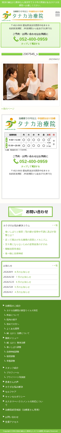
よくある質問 (13, 328)
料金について (13, 315)
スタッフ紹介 (12, 368)
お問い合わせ (12, 417)
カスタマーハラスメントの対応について (24, 403)
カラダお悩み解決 (14, 387)
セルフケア (10, 391)
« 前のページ (7, 108)
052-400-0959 (33, 41)
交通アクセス (12, 422)
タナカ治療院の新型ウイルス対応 (22, 310)
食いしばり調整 (14, 347)
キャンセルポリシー (15, 396)
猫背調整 (11, 356)
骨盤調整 (11, 361)
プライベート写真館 (16, 377)
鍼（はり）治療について (18, 333)
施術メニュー (12, 338)
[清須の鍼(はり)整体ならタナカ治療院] (22, 20)
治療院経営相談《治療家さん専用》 (23, 409)
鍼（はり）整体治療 (16, 342)
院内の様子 (12, 319)
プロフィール (13, 372)
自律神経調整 (13, 351)
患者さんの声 (12, 382)
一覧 (56, 225)
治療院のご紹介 (13, 305)
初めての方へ (13, 324)
